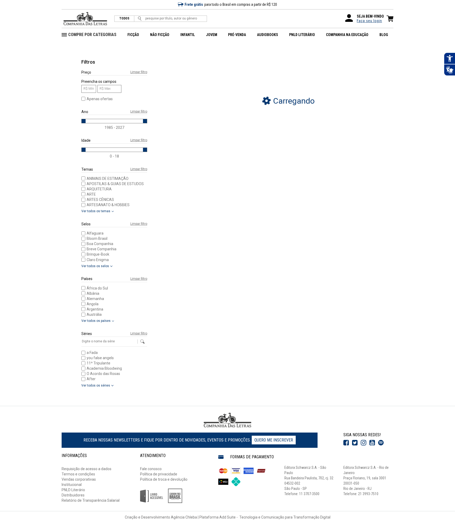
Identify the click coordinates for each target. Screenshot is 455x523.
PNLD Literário (73, 490)
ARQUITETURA (99, 189)
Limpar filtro (138, 72)
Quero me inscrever (273, 440)
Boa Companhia (100, 244)
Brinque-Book (98, 254)
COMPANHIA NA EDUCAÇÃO (347, 35)
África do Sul (97, 288)
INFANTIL (187, 35)
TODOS (124, 18)
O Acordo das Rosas (103, 374)
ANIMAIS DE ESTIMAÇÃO (107, 178)
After (91, 379)
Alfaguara (95, 233)
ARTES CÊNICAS (100, 199)
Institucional (72, 485)
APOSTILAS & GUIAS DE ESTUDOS (115, 184)
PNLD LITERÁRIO (302, 35)
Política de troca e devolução (163, 479)
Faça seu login (369, 21)
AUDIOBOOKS (267, 35)
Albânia (93, 293)
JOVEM (211, 35)
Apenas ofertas (100, 99)
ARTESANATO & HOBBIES (108, 205)
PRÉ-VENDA (237, 35)
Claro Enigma (98, 260)
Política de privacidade (158, 474)
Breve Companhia (101, 249)
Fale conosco (151, 469)
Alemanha (95, 299)
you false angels (100, 358)
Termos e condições (78, 474)
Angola (92, 304)
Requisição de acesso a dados (86, 469)
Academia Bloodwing (104, 368)
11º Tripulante (98, 363)
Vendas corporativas (79, 479)
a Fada (92, 353)
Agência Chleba (184, 517)
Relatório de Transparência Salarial (91, 500)
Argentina (95, 309)
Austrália (94, 314)
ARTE (91, 194)
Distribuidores (73, 495)
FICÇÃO (133, 35)
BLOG (383, 35)
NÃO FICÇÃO (159, 35)
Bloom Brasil (97, 238)
